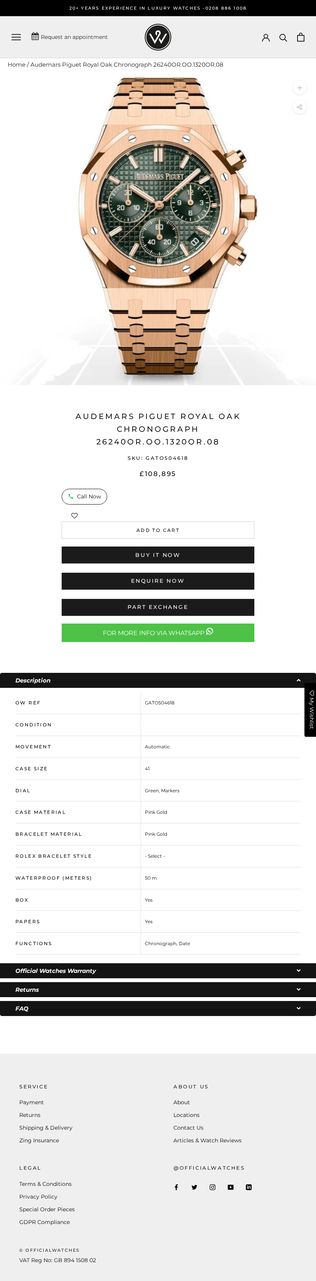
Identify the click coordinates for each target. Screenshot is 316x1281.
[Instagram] (212, 1187)
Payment (31, 1102)
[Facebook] (176, 1187)
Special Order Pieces (47, 1209)
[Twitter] (194, 1187)
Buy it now (158, 555)
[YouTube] (231, 1187)
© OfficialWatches (49, 1250)
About (181, 1102)
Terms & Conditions (45, 1183)
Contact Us (188, 1127)
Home (16, 64)
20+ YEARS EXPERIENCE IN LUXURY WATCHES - (137, 8)
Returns (29, 1115)
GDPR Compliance (44, 1222)
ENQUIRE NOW (158, 580)
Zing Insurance (39, 1140)
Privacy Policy (38, 1196)
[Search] (283, 37)
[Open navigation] (16, 37)
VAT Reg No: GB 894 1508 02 (57, 1260)
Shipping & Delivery (45, 1127)
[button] (74, 513)
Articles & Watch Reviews (207, 1140)
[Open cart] (300, 37)
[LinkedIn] (249, 1187)
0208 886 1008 (226, 8)
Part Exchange (158, 607)
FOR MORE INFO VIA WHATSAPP (154, 633)
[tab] (158, 680)
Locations (186, 1115)
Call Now (89, 496)
